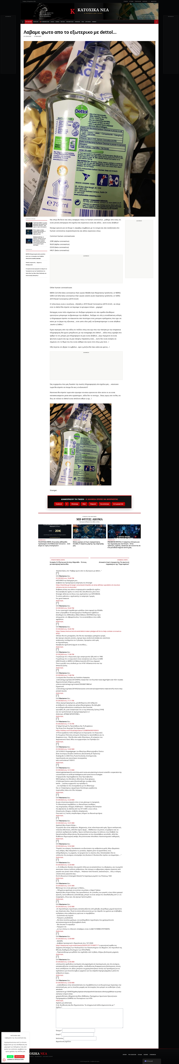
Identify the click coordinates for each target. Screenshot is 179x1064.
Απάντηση (59, 601)
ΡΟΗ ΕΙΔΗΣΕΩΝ (28, 21)
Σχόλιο (59, 1007)
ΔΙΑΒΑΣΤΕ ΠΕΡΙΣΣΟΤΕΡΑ (15, 1059)
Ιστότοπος (59, 1038)
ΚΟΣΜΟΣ (57, 21)
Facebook (59, 504)
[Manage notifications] (4, 1059)
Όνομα (59, 1030)
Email (58, 1034)
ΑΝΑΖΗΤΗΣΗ (153, 1)
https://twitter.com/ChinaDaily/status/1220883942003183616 (77, 730)
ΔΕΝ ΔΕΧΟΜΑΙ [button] (19, 1056)
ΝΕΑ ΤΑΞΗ (63, 21)
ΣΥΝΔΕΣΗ (126, 1)
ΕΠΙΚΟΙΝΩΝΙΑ (138, 1)
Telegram (93, 504)
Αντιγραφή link (118, 504)
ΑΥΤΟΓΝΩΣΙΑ (88, 21)
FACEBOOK (144, 1)
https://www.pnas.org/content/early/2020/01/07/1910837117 (77, 945)
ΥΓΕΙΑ (83, 21)
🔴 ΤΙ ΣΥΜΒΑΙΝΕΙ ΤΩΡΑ (44, 21)
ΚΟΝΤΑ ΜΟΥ (35, 21)
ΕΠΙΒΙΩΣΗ (94, 21)
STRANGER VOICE (69, 21)
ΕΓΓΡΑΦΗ (131, 1)
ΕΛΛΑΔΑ (52, 21)
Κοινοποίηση (104, 504)
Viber (84, 504)
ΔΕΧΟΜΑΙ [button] (10, 1056)
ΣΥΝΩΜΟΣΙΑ (77, 21)
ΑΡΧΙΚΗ (125, 1054)
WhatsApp (74, 504)
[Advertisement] (8, 45)
